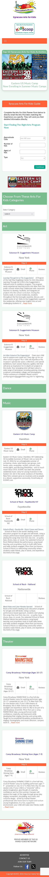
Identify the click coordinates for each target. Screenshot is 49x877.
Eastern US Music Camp (24, 434)
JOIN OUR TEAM (24, 862)
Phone (31, 271)
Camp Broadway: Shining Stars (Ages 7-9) (24, 754)
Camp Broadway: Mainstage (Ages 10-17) (24, 673)
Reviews (42, 269)
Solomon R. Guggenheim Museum (24, 253)
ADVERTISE (24, 855)
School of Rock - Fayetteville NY (24, 502)
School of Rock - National (24, 584)
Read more (27, 303)
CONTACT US (24, 858)
